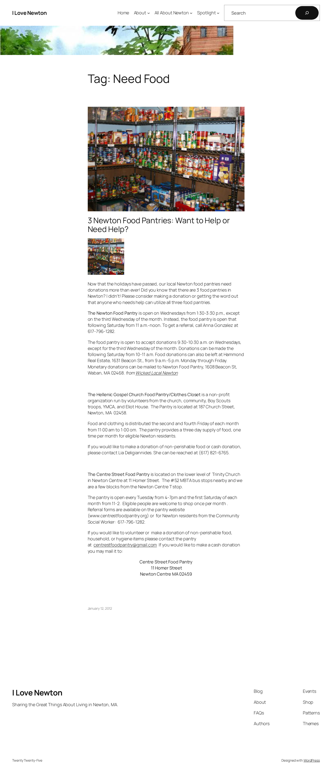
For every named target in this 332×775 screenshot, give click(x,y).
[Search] (307, 13)
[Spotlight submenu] (218, 13)
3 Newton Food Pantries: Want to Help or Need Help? (159, 224)
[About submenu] (148, 13)
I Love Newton (29, 13)
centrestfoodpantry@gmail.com (125, 545)
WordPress (312, 760)
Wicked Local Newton (156, 373)
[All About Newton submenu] (191, 13)
